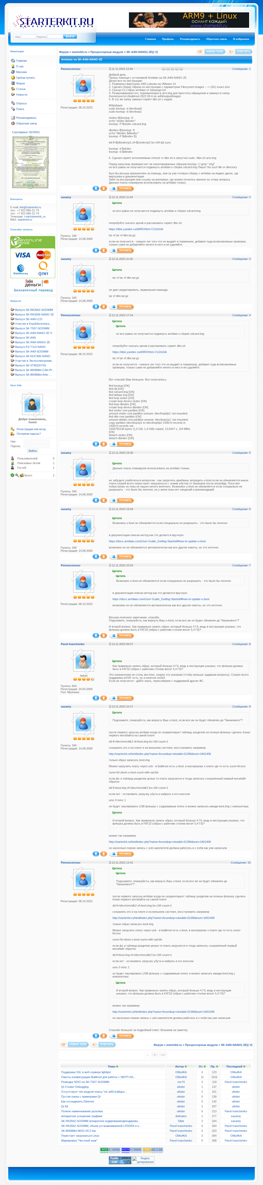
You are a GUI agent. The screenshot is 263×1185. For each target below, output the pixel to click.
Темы (111, 1066)
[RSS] (153, 1152)
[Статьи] (13, 90)
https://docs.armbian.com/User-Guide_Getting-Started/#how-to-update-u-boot (157, 541)
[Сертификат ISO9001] (30, 189)
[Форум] (13, 84)
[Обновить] (13, 475)
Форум (20, 83)
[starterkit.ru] (53, 27)
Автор (179, 1066)
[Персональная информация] (121, 190)
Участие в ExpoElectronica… (33, 323)
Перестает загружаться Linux (80, 1135)
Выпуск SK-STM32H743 (30, 365)
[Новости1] (13, 95)
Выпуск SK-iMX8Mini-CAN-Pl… (34, 370)
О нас (20, 66)
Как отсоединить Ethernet (77, 1101)
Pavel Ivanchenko (72, 644)
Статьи (20, 89)
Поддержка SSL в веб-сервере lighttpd (85, 1072)
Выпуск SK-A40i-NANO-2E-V (33, 332)
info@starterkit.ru (30, 207)
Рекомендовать (190, 39)
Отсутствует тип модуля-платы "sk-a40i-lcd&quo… (94, 1091)
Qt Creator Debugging (75, 1086)
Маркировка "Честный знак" (79, 1140)
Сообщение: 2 (241, 197)
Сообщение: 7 (241, 565)
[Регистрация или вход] (13, 430)
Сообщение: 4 (241, 315)
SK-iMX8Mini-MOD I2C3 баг (78, 1130)
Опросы (21, 103)
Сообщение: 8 (241, 644)
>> (163, 1054)
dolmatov (181, 1116)
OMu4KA (181, 1072)
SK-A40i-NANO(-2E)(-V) (142, 51)
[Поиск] (13, 110)
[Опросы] (13, 104)
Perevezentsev (70, 68)
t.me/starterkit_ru (34, 216)
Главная (150, 39)
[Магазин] (13, 73)
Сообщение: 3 (241, 258)
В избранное (241, 39)
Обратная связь (216, 39)
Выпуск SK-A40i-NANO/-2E (32, 342)
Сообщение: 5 (241, 452)
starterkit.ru (25, 219)
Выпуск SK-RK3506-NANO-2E (34, 314)
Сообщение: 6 (241, 509)
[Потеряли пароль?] (13, 434)
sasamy (66, 197)
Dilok (181, 1121)
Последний (234, 1066)
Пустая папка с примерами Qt (81, 1096)
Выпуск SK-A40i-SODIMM (31, 351)
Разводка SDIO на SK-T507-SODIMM (85, 1081)
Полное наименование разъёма (82, 1111)
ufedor (181, 1086)
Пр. (213, 1066)
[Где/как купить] (13, 78)
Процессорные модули (106, 51)
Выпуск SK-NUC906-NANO (32, 356)
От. (201, 1066)
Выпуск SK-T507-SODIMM (32, 328)
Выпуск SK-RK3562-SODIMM (34, 309)
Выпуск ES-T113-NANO (30, 346)
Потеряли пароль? (29, 433)
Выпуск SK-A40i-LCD (28, 319)
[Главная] (13, 61)
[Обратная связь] (13, 124)
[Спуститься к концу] (95, 190)
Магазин (21, 72)
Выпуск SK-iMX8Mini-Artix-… (33, 374)
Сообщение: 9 (241, 706)
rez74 (181, 1081)
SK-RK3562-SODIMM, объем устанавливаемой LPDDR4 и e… (101, 1125)
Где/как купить (25, 77)
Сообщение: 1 (241, 68)
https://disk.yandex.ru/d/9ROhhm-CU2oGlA (136, 229)
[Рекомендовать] (13, 118)
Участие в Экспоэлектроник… (34, 360)
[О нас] (13, 67)
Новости (21, 94)
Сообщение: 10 (241, 862)
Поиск (20, 109)
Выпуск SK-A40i (25, 337)
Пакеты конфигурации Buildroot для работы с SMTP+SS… (98, 1077)
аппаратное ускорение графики (81, 1116)
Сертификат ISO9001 (26, 132)
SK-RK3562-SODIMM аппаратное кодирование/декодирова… (100, 1121)
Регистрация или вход (31, 429)
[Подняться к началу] (103, 190)
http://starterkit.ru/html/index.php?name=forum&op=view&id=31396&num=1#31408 (160, 753)
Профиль (168, 39)
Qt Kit (64, 1106)
